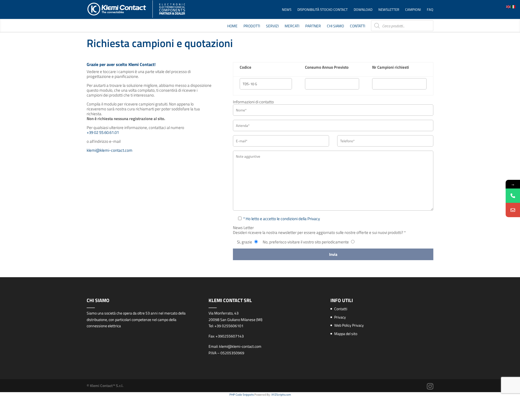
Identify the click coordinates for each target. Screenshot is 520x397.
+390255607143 (230, 336)
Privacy (340, 317)
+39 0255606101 (228, 326)
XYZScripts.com (281, 394)
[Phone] (513, 195)
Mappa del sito (345, 333)
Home (232, 26)
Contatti (357, 26)
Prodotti (251, 26)
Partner (313, 26)
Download (363, 10)
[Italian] (513, 6)
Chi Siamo (335, 26)
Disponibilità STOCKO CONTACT (322, 10)
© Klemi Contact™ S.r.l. (105, 385)
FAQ (430, 10)
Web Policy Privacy (349, 325)
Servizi (272, 26)
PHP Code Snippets (241, 394)
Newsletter (388, 10)
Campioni (413, 10)
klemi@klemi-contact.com (109, 150)
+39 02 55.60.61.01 (103, 132)
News (286, 10)
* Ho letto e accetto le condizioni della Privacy (281, 219)
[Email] (513, 210)
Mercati (292, 26)
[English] (508, 6)
